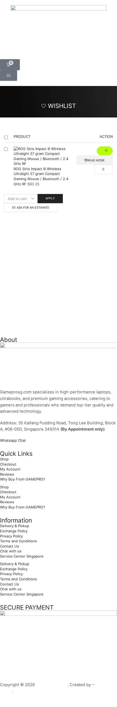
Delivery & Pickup (14, 526)
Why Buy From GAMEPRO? (22, 479)
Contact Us (9, 546)
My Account (10, 469)
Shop (4, 459)
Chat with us (10, 551)
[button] (10, 64)
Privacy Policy (11, 536)
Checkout (8, 464)
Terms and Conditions (18, 541)
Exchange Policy (13, 531)
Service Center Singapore (22, 556)
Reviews (7, 474)
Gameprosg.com (51, 684)
